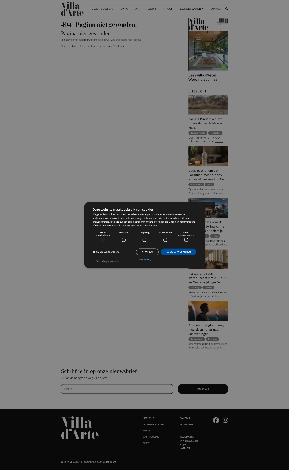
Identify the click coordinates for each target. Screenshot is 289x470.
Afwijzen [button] (147, 251)
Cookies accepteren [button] (178, 251)
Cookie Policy (144, 259)
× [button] (200, 206)
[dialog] (144, 235)
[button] (146, 261)
